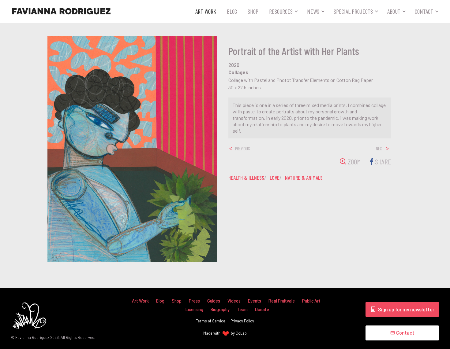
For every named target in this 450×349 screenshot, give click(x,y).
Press (194, 300)
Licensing (194, 309)
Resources (281, 11)
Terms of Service (210, 320)
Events (254, 300)
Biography (220, 309)
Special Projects (353, 11)
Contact (424, 11)
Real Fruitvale (281, 300)
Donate (262, 309)
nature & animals (304, 177)
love (274, 177)
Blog (232, 11)
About (393, 11)
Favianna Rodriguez (61, 12)
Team (242, 309)
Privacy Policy (242, 320)
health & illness (246, 177)
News (313, 11)
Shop (253, 11)
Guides (213, 300)
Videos (234, 300)
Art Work (205, 11)
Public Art (311, 300)
